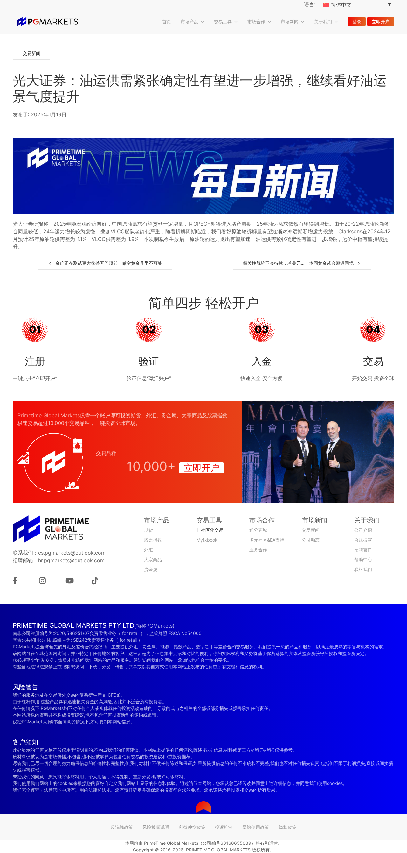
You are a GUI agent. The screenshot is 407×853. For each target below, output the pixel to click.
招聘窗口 (363, 549)
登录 (356, 21)
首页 (166, 21)
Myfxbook (207, 540)
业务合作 (258, 549)
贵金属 (150, 569)
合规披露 (363, 540)
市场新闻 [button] (290, 21)
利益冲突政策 (192, 827)
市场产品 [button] (189, 21)
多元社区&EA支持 (266, 540)
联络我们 (363, 569)
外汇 (148, 549)
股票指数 (153, 540)
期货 (148, 530)
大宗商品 (153, 559)
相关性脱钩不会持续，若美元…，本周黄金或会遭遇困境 (299, 263)
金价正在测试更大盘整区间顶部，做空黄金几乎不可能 (108, 263)
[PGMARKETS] (48, 21)
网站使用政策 (255, 827)
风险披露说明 (155, 827)
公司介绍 (363, 530)
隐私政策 (287, 827)
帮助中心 (363, 559)
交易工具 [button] (223, 21)
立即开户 (381, 21)
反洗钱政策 (122, 827)
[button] (203, 807)
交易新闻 (31, 53)
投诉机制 (224, 827)
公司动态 (311, 540)
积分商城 (258, 530)
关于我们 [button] (323, 21)
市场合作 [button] (256, 21)
